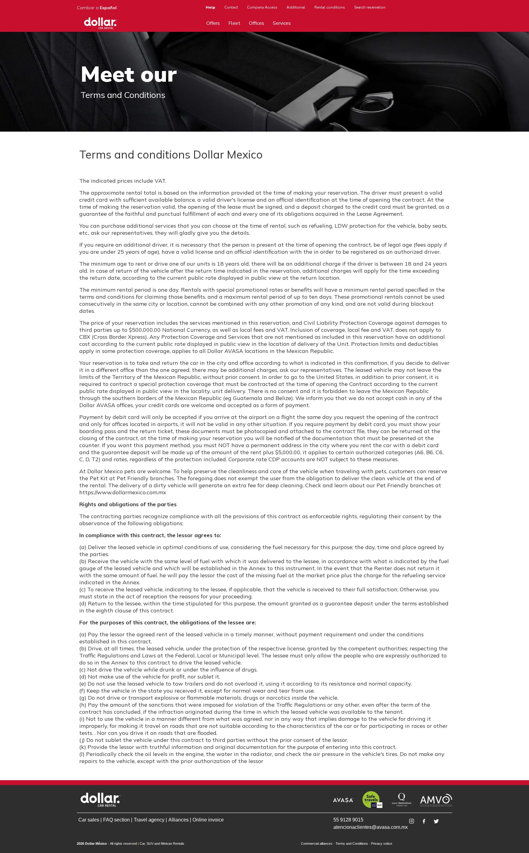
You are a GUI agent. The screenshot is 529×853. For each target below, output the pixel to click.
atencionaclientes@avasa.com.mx (360, 827)
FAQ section (116, 819)
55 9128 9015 (348, 819)
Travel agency (149, 819)
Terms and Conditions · (353, 843)
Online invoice (208, 819)
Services (282, 23)
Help (210, 7)
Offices (256, 23)
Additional (296, 7)
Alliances (178, 819)
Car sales (88, 819)
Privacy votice (381, 843)
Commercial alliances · (318, 843)
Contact (231, 7)
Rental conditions (329, 7)
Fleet (234, 23)
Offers (213, 23)
